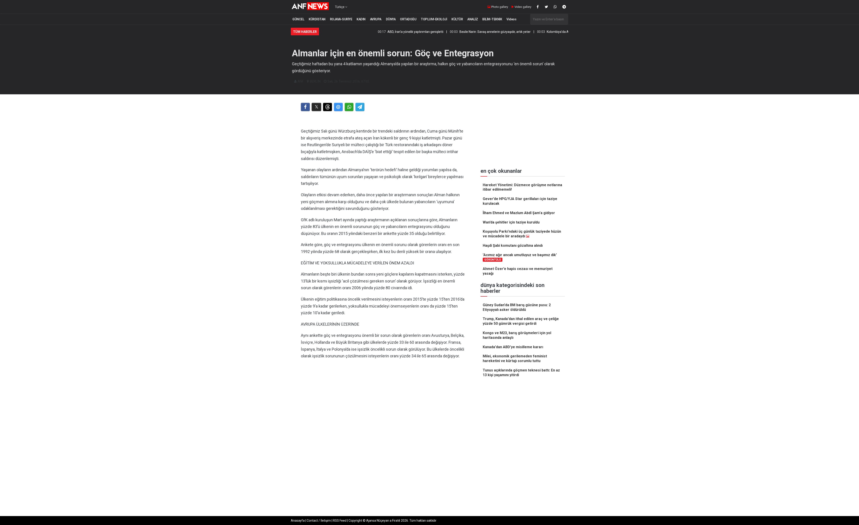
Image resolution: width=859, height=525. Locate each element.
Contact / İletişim (319, 520)
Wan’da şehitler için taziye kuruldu (511, 222)
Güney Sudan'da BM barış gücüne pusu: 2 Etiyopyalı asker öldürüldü (517, 307)
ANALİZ (472, 19)
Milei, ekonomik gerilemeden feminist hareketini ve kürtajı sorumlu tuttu (515, 358)
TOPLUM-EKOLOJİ (434, 19)
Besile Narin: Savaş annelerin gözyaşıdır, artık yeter (470, 32)
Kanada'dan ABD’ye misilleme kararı (513, 347)
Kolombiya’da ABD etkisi (539, 32)
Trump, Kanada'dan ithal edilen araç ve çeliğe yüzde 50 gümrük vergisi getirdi (521, 321)
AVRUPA (375, 19)
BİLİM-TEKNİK (492, 19)
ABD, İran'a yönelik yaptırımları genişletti (391, 32)
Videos (511, 19)
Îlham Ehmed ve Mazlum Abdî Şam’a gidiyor (519, 213)
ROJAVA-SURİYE (341, 19)
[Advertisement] (383, 408)
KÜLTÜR (457, 19)
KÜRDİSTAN (317, 19)
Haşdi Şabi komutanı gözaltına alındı (513, 245)
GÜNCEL (298, 19)
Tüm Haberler (305, 32)
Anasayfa (298, 520)
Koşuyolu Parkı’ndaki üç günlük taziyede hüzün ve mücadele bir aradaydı (522, 233)
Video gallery (522, 6)
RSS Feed (340, 520)
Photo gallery (499, 6)
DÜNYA (391, 19)
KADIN (361, 19)
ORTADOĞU (408, 19)
